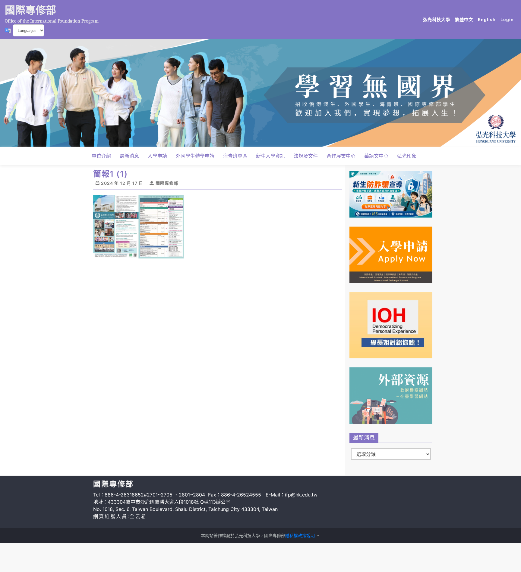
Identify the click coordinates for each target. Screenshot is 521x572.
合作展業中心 (341, 156)
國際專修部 (30, 10)
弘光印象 (406, 156)
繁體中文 (465, 19)
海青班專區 (235, 156)
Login (507, 19)
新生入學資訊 (270, 156)
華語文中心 (376, 156)
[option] (260, 93)
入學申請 (157, 156)
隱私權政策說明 (300, 535)
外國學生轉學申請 (195, 156)
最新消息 (129, 156)
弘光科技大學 (438, 19)
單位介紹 (101, 156)
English (488, 19)
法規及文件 (306, 156)
